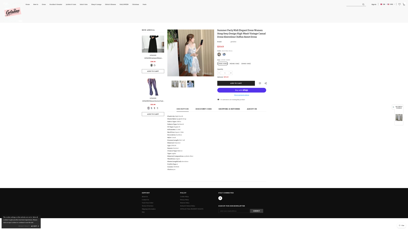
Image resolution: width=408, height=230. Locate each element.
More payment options (241, 95)
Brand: (219, 41)
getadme (233, 41)
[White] (157, 108)
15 (221, 99)
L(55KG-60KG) (222, 63)
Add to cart (153, 71)
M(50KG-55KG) (234, 63)
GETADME (153, 55)
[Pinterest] (220, 198)
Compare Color (207, 73)
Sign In (374, 4)
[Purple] (148, 108)
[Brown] (154, 108)
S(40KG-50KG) (246, 63)
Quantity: (220, 69)
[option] (190, 52)
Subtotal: (220, 77)
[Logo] (12, 12)
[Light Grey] (154, 65)
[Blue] (151, 108)
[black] (151, 65)
